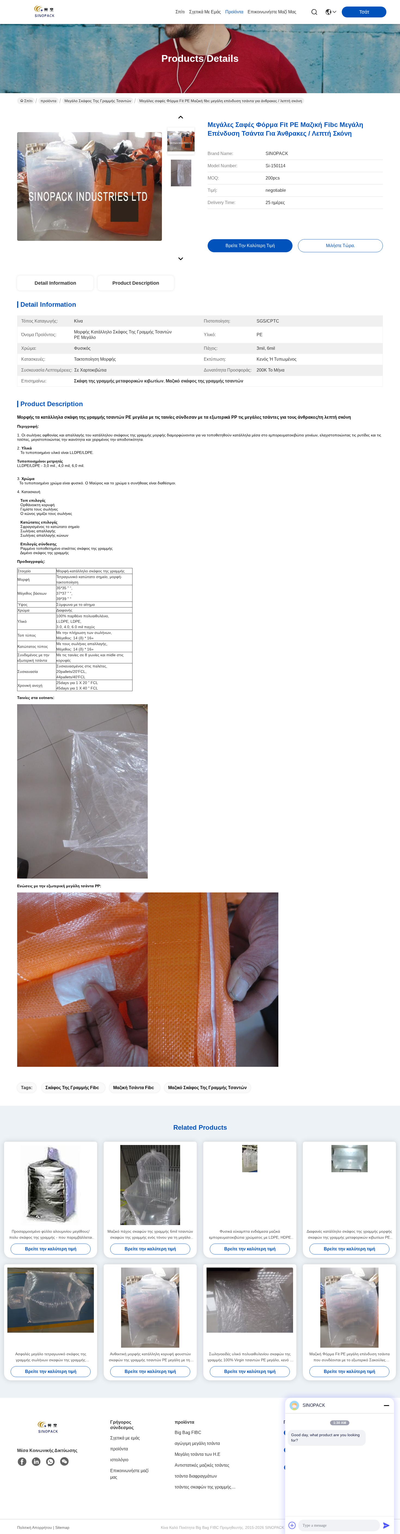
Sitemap (62, 1527)
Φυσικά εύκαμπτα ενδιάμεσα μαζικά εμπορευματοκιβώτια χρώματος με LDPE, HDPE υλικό (250, 1234)
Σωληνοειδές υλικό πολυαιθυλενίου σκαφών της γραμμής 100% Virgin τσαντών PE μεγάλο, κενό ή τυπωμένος (250, 1357)
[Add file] (292, 1525)
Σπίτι (180, 12)
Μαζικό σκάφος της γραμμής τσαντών (207, 1087)
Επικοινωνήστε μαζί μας (272, 12)
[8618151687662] (50, 1462)
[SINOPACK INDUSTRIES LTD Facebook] (22, 1462)
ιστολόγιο (119, 1459)
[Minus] (386, 1405)
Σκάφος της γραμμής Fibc (72, 1087)
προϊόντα (234, 12)
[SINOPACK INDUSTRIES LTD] (43, 12)
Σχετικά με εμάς (205, 12)
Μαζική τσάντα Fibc (133, 1087)
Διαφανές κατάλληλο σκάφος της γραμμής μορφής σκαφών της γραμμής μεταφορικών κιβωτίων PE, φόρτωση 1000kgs (349, 1234)
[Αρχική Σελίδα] (47, 1434)
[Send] (386, 1525)
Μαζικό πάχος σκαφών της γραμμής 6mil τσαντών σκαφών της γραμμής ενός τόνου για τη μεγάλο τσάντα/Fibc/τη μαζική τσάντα (150, 1234)
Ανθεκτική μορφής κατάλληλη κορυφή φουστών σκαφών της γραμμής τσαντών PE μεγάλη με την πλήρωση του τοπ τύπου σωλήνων (150, 1357)
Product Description (135, 283)
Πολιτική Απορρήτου (34, 1527)
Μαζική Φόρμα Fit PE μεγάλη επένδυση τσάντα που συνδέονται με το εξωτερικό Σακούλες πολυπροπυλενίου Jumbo (349, 1357)
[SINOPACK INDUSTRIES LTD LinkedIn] (36, 1462)
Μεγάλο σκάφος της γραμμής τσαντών (97, 101)
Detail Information (55, 283)
